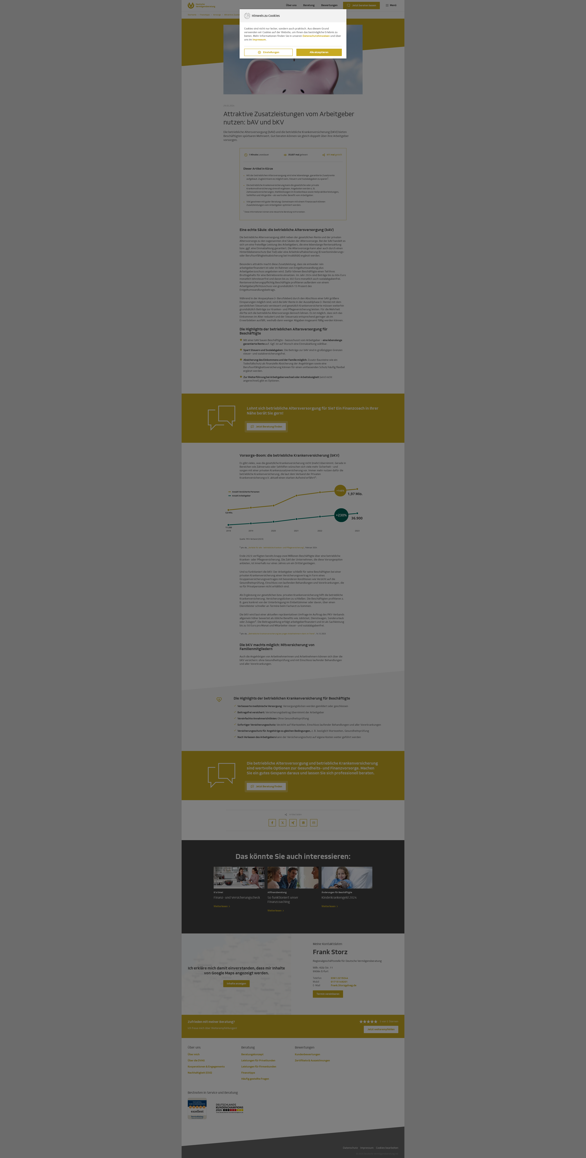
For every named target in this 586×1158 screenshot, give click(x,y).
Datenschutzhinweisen (316, 36)
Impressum (259, 39)
